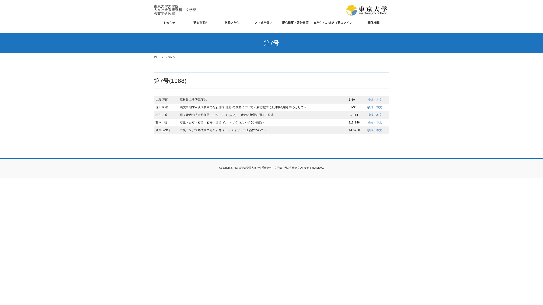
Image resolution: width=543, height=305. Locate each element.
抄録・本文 (374, 99)
